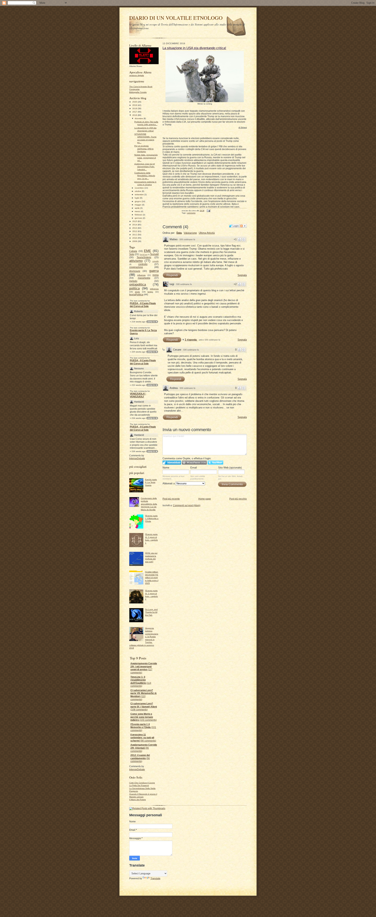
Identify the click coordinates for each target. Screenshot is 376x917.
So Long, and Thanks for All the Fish (151, 612)
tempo (150, 292)
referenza (154, 289)
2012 (135, 231)
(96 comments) (143, 747)
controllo (142, 264)
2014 (135, 225)
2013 (135, 228)
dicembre (139, 118)
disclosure (134, 271)
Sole (131, 254)
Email (193, 467)
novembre (139, 188)
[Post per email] (208, 211)
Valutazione (190, 232)
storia (137, 292)
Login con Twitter (215, 462)
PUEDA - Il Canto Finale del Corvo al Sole (143, 305)
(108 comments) (143, 706)
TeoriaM (154, 254)
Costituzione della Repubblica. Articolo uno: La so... (144, 176)
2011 (135, 235)
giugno (138, 201)
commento (191, 213)
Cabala (133, 251)
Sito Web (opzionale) (230, 467)
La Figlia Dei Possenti (139, 785)
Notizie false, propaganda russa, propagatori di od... (146, 158)
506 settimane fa (187, 239)
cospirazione (136, 267)
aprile (137, 208)
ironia (156, 275)
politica (134, 288)
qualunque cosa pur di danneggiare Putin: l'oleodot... (144, 167)
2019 (135, 105)
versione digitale (136, 75)
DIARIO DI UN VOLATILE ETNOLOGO (176, 17)
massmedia (144, 278)
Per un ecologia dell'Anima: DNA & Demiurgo (144, 149)
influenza (141, 275)
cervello (155, 261)
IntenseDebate (137, 458)
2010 (135, 238)
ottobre (138, 191)
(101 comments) (143, 727)
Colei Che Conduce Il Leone (142, 783)
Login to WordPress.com (194, 462)
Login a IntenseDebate (172, 462)
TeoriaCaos (143, 254)
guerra (154, 270)
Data (179, 232)
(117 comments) (143, 668)
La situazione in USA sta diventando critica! (194, 48)
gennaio (139, 218)
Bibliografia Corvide (138, 92)
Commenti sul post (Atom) (186, 505)
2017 (135, 112)
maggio (138, 205)
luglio (137, 198)
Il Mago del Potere (137, 799)
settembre (139, 194)
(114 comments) (140, 682)
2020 (135, 102)
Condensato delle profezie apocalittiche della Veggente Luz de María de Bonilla (149, 504)
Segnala (242, 275)
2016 (135, 115)
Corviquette (134, 89)
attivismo (136, 261)
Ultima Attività (207, 232)
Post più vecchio (238, 498)
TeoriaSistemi (144, 257)
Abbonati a (169, 483)
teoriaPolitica (136, 294)
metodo (133, 281)
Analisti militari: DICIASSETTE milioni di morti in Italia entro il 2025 (151, 577)
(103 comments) (143, 717)
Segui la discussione (243, 226)
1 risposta (191, 339)
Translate (155, 878)
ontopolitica (137, 284)
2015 (135, 221)
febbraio (139, 215)
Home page (204, 498)
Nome (166, 467)
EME (147, 251)
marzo (138, 211)
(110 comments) (143, 695)
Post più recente (171, 498)
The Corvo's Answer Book (140, 86)
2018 (135, 108)
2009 (135, 241)
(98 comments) (143, 737)
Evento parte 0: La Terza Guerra (143, 332)
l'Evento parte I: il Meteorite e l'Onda (151, 518)
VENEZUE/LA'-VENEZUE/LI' (138, 395)
